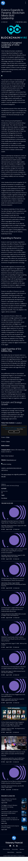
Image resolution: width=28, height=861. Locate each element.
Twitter (8, 441)
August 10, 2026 (4, 815)
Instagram (4, 425)
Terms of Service (6, 849)
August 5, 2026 (4, 823)
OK (14, 431)
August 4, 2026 (4, 829)
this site (3, 476)
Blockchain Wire (4, 491)
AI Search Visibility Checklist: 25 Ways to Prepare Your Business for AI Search (10, 819)
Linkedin (18, 423)
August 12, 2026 (4, 809)
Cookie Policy (19, 852)
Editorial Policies (10, 852)
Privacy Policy (20, 429)
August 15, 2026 (4, 802)
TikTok (7, 437)
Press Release (4, 498)
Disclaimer (22, 849)
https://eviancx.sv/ (11, 460)
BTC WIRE (3, 529)
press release (7, 474)
